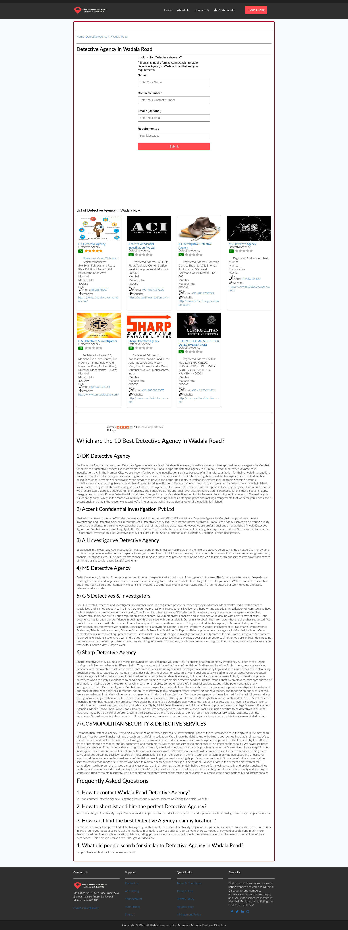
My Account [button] (225, 10)
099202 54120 (251, 278)
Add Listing (256, 9)
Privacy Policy (185, 899)
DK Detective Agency (91, 244)
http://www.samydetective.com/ (98, 394)
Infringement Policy (189, 914)
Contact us (132, 883)
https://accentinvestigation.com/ (149, 297)
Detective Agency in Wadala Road (107, 36)
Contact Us (201, 10)
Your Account (133, 899)
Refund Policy (185, 906)
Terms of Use (185, 891)
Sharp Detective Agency (144, 341)
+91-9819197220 (153, 289)
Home (168, 10)
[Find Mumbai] (91, 11)
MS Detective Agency (242, 244)
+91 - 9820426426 (203, 390)
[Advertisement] (174, 179)
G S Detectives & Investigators (97, 341)
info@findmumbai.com (86, 908)
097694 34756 (100, 386)
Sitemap (130, 914)
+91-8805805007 (153, 390)
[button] (98, 258)
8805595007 (99, 289)
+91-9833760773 (203, 293)
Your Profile (132, 906)
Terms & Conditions (189, 883)
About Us (183, 10)
